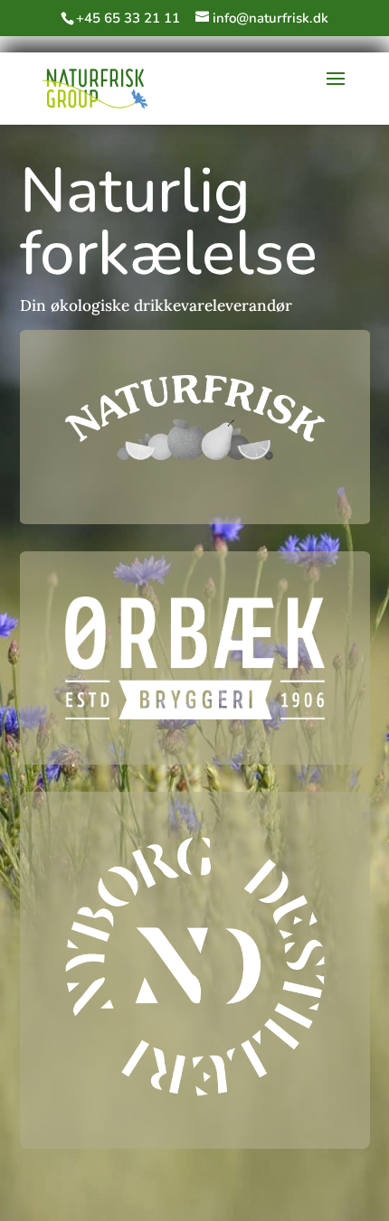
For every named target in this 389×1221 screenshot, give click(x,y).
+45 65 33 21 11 (128, 18)
